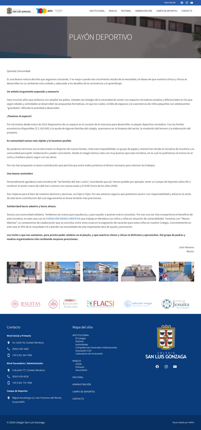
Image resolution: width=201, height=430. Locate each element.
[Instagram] (186, 2)
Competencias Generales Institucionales (96, 347)
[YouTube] (191, 2)
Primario (79, 367)
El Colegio (80, 338)
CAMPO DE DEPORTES (83, 391)
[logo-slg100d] (34, 11)
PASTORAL (77, 377)
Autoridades (81, 344)
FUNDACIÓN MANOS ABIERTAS (63, 219)
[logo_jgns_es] (175, 304)
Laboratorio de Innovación (89, 353)
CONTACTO (78, 398)
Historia (79, 341)
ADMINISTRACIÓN (81, 384)
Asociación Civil (83, 350)
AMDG (191, 422)
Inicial (78, 364)
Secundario (81, 370)
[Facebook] (181, 2)
